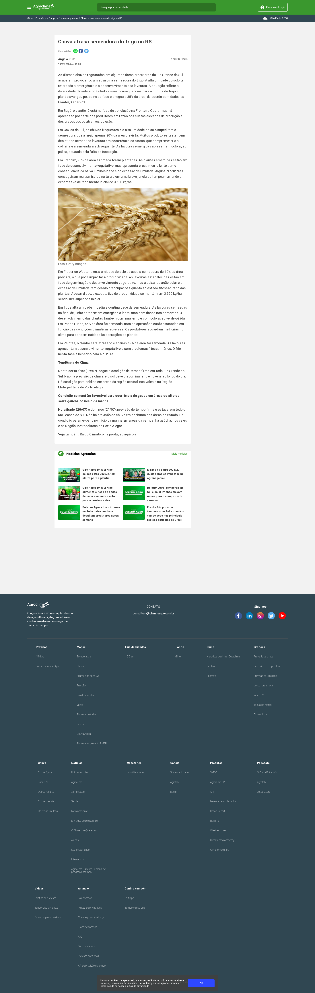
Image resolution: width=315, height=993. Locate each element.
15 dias (40, 656)
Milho (178, 656)
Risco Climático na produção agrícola (108, 434)
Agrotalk (174, 782)
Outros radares (46, 791)
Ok (201, 983)
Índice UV (259, 695)
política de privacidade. (137, 986)
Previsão (41, 647)
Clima (210, 647)
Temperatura (84, 656)
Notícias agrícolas (68, 18)
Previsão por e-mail (88, 956)
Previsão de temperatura (267, 666)
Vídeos (39, 888)
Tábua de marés (263, 704)
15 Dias (129, 656)
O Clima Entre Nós (267, 772)
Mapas (81, 647)
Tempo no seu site (135, 907)
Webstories (134, 763)
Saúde (74, 801)
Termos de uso (86, 946)
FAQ (80, 936)
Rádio (173, 791)
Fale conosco (85, 898)
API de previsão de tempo (92, 965)
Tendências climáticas (47, 907)
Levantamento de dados (223, 801)
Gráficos (259, 647)
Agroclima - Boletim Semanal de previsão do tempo (88, 870)
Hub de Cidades (135, 647)
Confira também (135, 888)
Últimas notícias (79, 772)
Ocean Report (217, 811)
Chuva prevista (46, 801)
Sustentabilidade (80, 849)
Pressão (81, 685)
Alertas (75, 840)
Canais (174, 763)
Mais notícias (180, 453)
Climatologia (260, 714)
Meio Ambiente (79, 811)
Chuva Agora (84, 733)
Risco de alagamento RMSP (92, 743)
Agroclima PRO (218, 782)
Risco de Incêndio (86, 714)
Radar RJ (43, 782)
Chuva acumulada (48, 811)
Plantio (179, 647)
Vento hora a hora (263, 685)
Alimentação (78, 791)
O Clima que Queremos (84, 830)
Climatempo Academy (222, 840)
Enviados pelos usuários (84, 820)
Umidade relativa (86, 695)
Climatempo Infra (219, 849)
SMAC (213, 772)
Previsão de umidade (265, 675)
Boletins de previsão (45, 898)
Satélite (81, 724)
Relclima (211, 666)
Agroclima (76, 782)
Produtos (216, 763)
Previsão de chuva (263, 656)
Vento (80, 704)
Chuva (80, 666)
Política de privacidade (90, 907)
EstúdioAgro (263, 791)
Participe (129, 898)
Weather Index (218, 830)
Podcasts (212, 675)
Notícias (76, 763)
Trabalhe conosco (87, 927)
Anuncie (83, 888)
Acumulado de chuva (88, 675)
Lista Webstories (136, 772)
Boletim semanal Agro (48, 666)
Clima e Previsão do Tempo (41, 18)
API (212, 791)
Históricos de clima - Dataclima (223, 656)
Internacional (78, 859)
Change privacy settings (91, 917)
